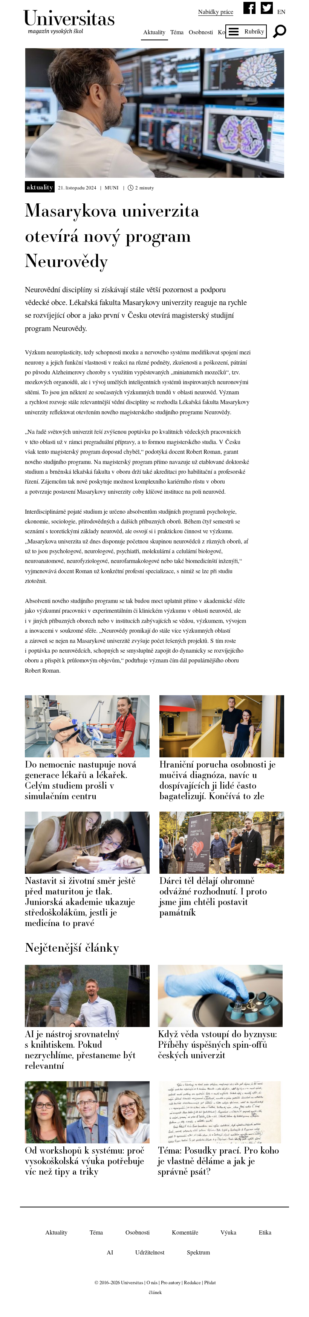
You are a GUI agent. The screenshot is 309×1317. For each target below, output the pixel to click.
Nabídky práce (215, 11)
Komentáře (185, 1232)
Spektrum (198, 1252)
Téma (177, 32)
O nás (152, 1282)
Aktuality (154, 32)
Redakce (192, 1282)
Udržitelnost (149, 1252)
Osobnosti (201, 32)
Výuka (228, 1232)
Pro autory (171, 1282)
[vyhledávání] (279, 31)
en (281, 11)
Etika (265, 1232)
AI (110, 1252)
